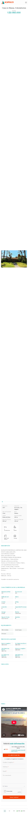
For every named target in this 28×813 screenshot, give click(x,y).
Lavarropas (18, 630)
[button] (2, 501)
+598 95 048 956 (15, 755)
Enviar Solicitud (14, 797)
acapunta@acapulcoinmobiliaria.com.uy (18, 750)
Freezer (4, 633)
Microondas (5, 630)
